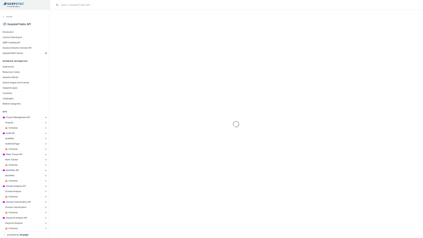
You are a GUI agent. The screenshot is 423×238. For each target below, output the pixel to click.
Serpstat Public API (19, 24)
